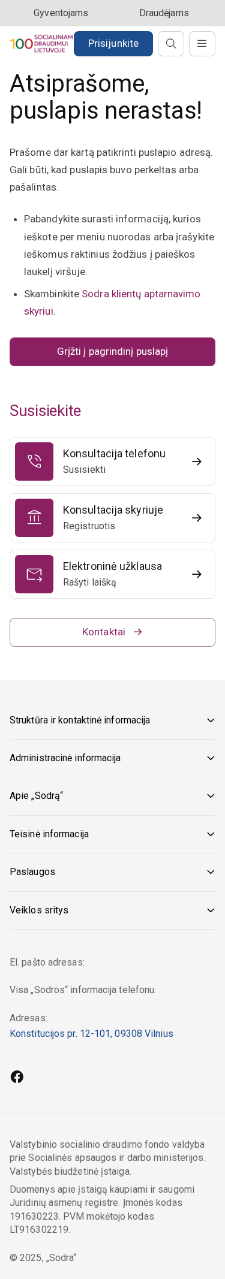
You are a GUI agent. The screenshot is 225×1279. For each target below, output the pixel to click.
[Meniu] (202, 43)
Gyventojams (61, 13)
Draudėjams (164, 13)
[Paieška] (171, 43)
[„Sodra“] (41, 43)
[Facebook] (17, 1078)
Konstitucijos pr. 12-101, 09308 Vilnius (91, 1033)
